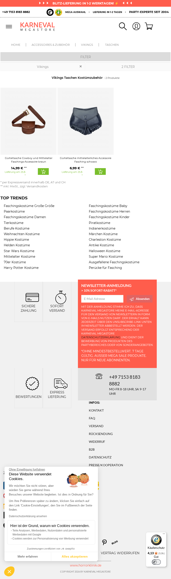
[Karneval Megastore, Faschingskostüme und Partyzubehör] (37, 26)
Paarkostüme (14, 211)
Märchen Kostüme (103, 234)
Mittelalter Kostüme (19, 257)
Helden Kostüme (17, 245)
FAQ (92, 418)
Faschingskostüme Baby (108, 206)
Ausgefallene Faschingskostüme (114, 262)
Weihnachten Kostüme (22, 234)
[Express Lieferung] (60, 383)
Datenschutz (100, 457)
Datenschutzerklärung (100, 337)
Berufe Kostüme (16, 228)
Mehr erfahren (28, 556)
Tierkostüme (13, 223)
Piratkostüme (99, 223)
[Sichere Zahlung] (32, 297)
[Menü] (164, 534)
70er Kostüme (15, 262)
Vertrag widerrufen (120, 553)
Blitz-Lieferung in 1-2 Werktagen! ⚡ (86, 3)
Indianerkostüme (102, 228)
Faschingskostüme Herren (109, 211)
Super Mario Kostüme (106, 257)
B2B (92, 449)
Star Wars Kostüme (19, 251)
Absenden (143, 299)
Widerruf (97, 441)
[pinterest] (106, 544)
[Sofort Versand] (60, 297)
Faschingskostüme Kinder (109, 217)
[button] (9, 571)
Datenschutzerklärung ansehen (28, 516)
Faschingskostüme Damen (25, 217)
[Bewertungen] (32, 383)
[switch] (156, 562)
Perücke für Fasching (105, 268)
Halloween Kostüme (104, 251)
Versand (96, 426)
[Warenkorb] (147, 26)
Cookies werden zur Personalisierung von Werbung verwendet (50, 538)
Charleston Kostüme (105, 240)
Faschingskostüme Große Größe (29, 206)
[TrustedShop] (54, 12)
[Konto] (133, 27)
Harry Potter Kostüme (21, 268)
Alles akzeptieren (75, 556)
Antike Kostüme (101, 245)
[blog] (116, 544)
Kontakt (96, 410)
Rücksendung (101, 434)
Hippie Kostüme (16, 240)
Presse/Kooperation (106, 465)
